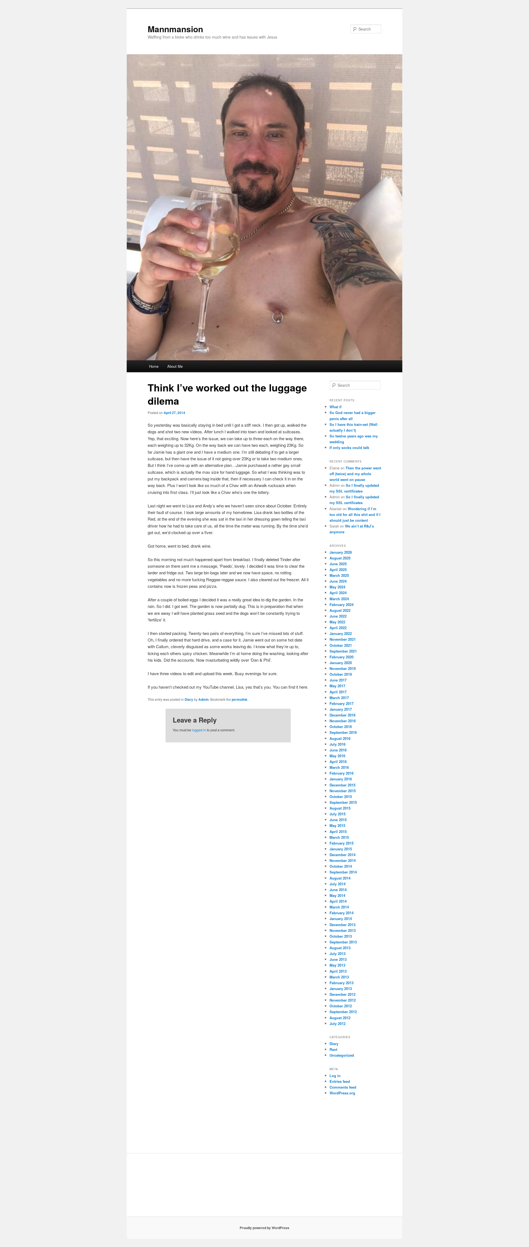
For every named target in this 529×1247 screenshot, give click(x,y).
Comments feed (343, 1087)
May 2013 (337, 965)
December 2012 (342, 994)
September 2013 (343, 942)
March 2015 (339, 837)
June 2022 (338, 616)
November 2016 (343, 720)
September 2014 (343, 872)
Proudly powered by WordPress (264, 1227)
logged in (199, 729)
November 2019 (343, 668)
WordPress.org (342, 1092)
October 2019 (341, 674)
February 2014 (341, 912)
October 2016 (341, 726)
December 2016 (342, 715)
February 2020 (341, 656)
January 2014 (341, 918)
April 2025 (338, 569)
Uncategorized (342, 1055)
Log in (335, 1075)
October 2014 (341, 866)
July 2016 (338, 744)
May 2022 (337, 621)
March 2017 (339, 697)
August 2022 (340, 610)
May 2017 (337, 685)
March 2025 (339, 575)
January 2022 (341, 633)
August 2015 (340, 808)
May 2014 (337, 895)
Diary (189, 699)
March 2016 (339, 767)
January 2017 (341, 709)
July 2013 (338, 953)
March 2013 (339, 977)
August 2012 (340, 1017)
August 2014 (340, 878)
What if (335, 406)
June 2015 (338, 819)
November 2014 (343, 860)
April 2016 (338, 761)
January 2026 (341, 552)
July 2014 (338, 883)
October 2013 (341, 936)
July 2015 (338, 813)
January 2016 (341, 778)
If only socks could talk (349, 447)
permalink (239, 699)
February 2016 (341, 773)
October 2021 (341, 645)
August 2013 (340, 947)
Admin (203, 699)
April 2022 (338, 627)
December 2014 (342, 854)
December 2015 (342, 785)
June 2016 (338, 750)
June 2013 (338, 959)
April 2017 (338, 691)
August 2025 (340, 558)
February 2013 (341, 982)
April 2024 (338, 592)
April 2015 (338, 831)
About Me (175, 366)
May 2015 (337, 825)
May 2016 (337, 755)
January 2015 (341, 848)
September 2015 (343, 802)
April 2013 (338, 971)
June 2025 (338, 563)
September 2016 (343, 732)
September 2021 (343, 651)
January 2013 (341, 988)
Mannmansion (175, 29)
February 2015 (341, 843)
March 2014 (339, 907)
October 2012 (341, 1005)
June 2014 (338, 889)
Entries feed (340, 1081)
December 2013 (342, 924)
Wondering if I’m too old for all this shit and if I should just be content (355, 514)
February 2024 (341, 604)
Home (153, 366)
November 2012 (343, 1000)
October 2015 (341, 796)
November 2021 (343, 639)
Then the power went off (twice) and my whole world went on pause (355, 473)
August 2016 (340, 738)
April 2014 (338, 901)
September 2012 (343, 1011)
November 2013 (343, 930)
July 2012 (338, 1023)
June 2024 (338, 581)
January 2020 (341, 662)
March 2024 (339, 598)
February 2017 (341, 703)
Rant (333, 1049)
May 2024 (337, 586)
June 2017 (338, 680)
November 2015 (343, 790)
